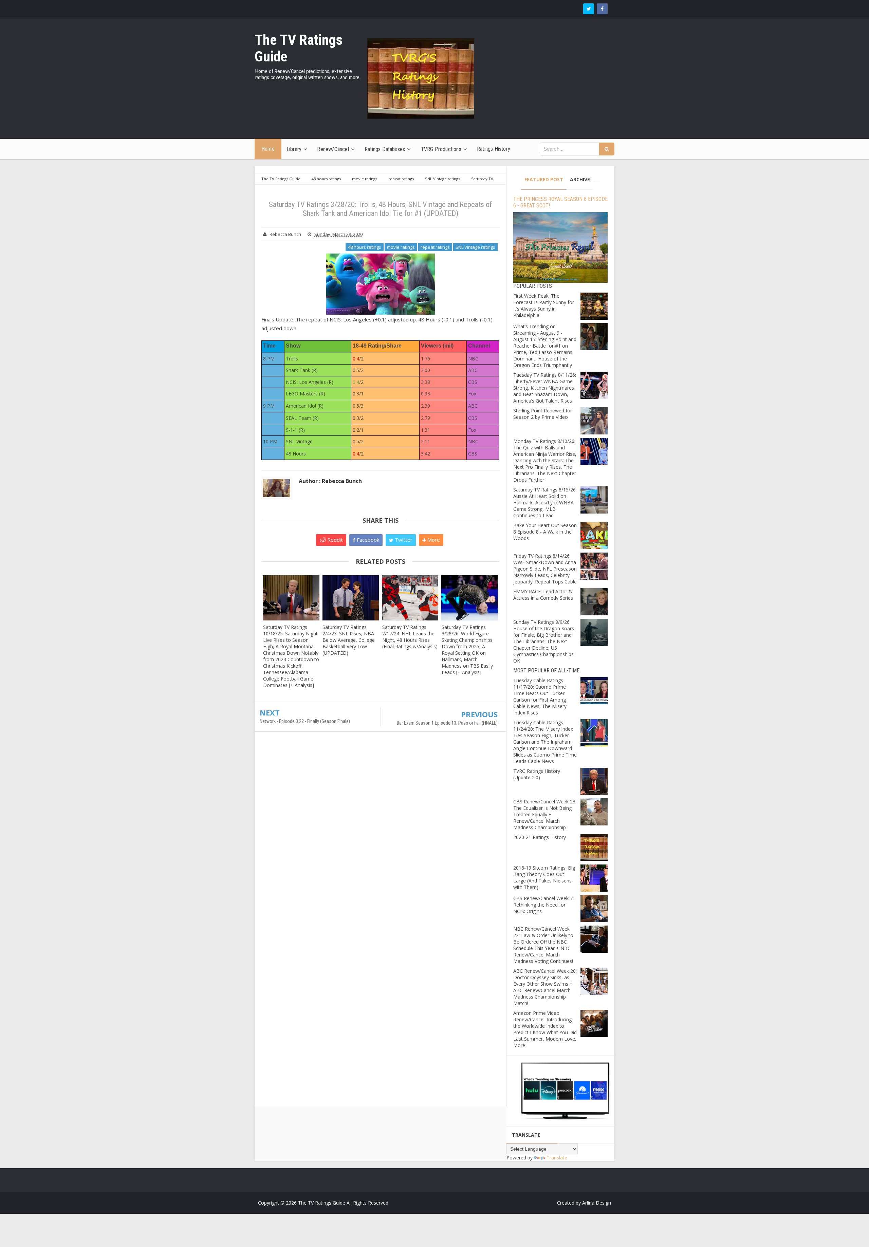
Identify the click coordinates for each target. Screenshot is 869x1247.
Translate (557, 1157)
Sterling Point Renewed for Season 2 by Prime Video (542, 413)
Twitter (402, 539)
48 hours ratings (364, 247)
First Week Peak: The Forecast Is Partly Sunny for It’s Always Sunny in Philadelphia (543, 305)
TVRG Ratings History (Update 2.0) (536, 774)
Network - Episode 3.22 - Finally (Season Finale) (305, 721)
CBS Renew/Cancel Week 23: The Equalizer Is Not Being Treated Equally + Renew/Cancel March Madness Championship (544, 814)
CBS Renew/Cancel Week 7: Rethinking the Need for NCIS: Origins (543, 904)
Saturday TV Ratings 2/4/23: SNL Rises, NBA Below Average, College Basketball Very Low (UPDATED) (348, 640)
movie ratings (401, 247)
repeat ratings (435, 247)
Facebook (367, 539)
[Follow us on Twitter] (588, 8)
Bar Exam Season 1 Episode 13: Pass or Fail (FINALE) (447, 723)
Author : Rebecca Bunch (330, 481)
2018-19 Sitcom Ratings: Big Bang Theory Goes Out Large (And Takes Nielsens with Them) (544, 877)
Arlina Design (596, 1202)
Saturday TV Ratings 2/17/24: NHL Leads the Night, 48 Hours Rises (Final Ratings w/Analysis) (410, 637)
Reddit (334, 539)
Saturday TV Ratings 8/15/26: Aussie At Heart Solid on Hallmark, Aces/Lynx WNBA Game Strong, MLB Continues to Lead (545, 502)
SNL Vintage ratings (475, 247)
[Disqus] (380, 835)
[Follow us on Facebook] (602, 8)
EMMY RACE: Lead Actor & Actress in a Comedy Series (543, 594)
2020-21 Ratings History (539, 837)
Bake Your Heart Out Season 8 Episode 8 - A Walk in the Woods (545, 531)
